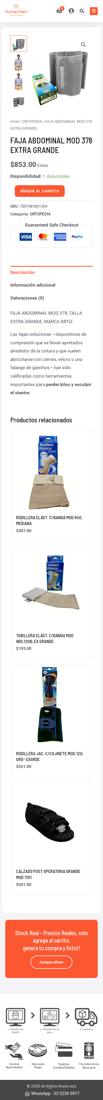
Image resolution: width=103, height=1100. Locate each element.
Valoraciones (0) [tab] (27, 298)
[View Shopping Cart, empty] (57, 11)
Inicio (14, 121)
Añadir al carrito (39, 191)
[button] (83, 44)
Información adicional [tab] (32, 285)
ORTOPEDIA (32, 121)
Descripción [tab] (22, 272)
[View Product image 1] (18, 43)
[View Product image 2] (18, 62)
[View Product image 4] (18, 101)
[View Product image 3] (18, 81)
